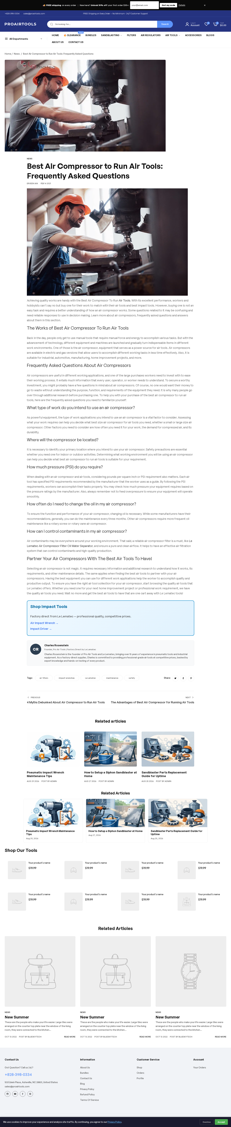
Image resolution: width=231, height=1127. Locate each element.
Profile (140, 1078)
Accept (221, 1122)
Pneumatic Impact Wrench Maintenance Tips (45, 774)
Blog (82, 1083)
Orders (140, 1072)
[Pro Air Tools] (20, 24)
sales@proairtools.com (17, 1086)
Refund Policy (87, 1094)
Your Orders (199, 1067)
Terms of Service (89, 1100)
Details (182, 5)
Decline (207, 1122)
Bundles (84, 1072)
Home (8, 53)
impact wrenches (67, 678)
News (17, 53)
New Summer (17, 1017)
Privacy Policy (87, 1089)
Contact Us (86, 1078)
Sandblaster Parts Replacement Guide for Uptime (164, 774)
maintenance (112, 678)
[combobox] (110, 24)
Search (165, 24)
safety (132, 678)
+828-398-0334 (18, 1074)
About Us (85, 1067)
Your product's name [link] (39, 862)
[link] (112, 35)
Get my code (168, 5)
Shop (139, 1067)
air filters (44, 678)
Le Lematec (90, 678)
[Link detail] (7, 1094)
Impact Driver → (41, 628)
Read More (69, 1037)
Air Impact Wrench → (44, 623)
